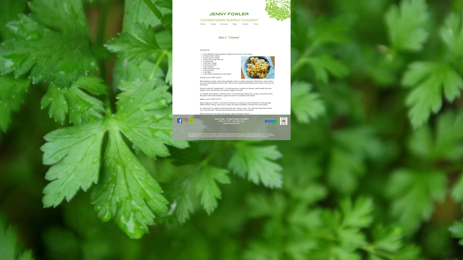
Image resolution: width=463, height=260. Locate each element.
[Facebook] (179, 120)
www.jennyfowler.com (231, 123)
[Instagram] (185, 120)
